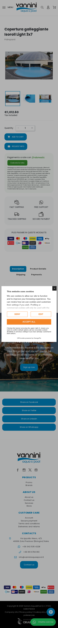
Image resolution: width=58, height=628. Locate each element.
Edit (41, 314)
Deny (17, 314)
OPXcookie (21, 338)
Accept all (29, 322)
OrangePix (37, 338)
